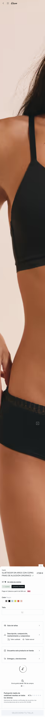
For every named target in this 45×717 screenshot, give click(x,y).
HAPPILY (4, 570)
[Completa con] (37, 423)
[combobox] (22, 612)
